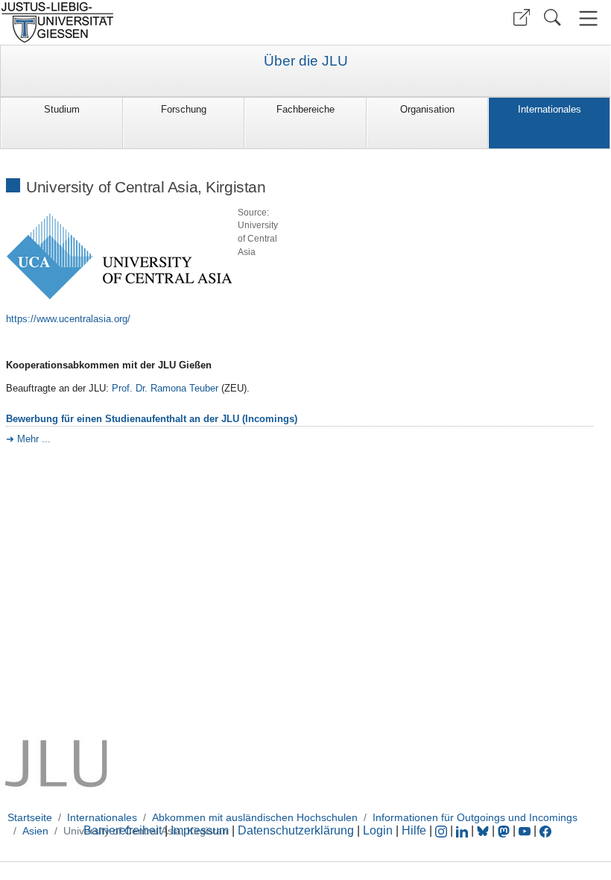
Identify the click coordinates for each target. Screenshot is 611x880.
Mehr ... (34, 438)
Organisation (427, 109)
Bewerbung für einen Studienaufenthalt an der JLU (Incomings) (151, 418)
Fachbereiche (305, 109)
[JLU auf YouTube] (525, 830)
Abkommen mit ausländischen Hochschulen (255, 817)
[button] (521, 17)
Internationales (549, 109)
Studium (62, 109)
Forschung (183, 109)
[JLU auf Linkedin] (463, 830)
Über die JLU (306, 61)
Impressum (200, 830)
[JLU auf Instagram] (442, 830)
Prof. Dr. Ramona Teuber (165, 388)
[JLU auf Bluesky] (484, 830)
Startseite (29, 817)
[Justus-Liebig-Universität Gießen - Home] (151, 22)
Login (379, 830)
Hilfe (414, 830)
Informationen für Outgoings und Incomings (475, 817)
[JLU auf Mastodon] (505, 830)
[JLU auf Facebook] (545, 830)
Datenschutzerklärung (296, 830)
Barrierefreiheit (122, 830)
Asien (35, 831)
